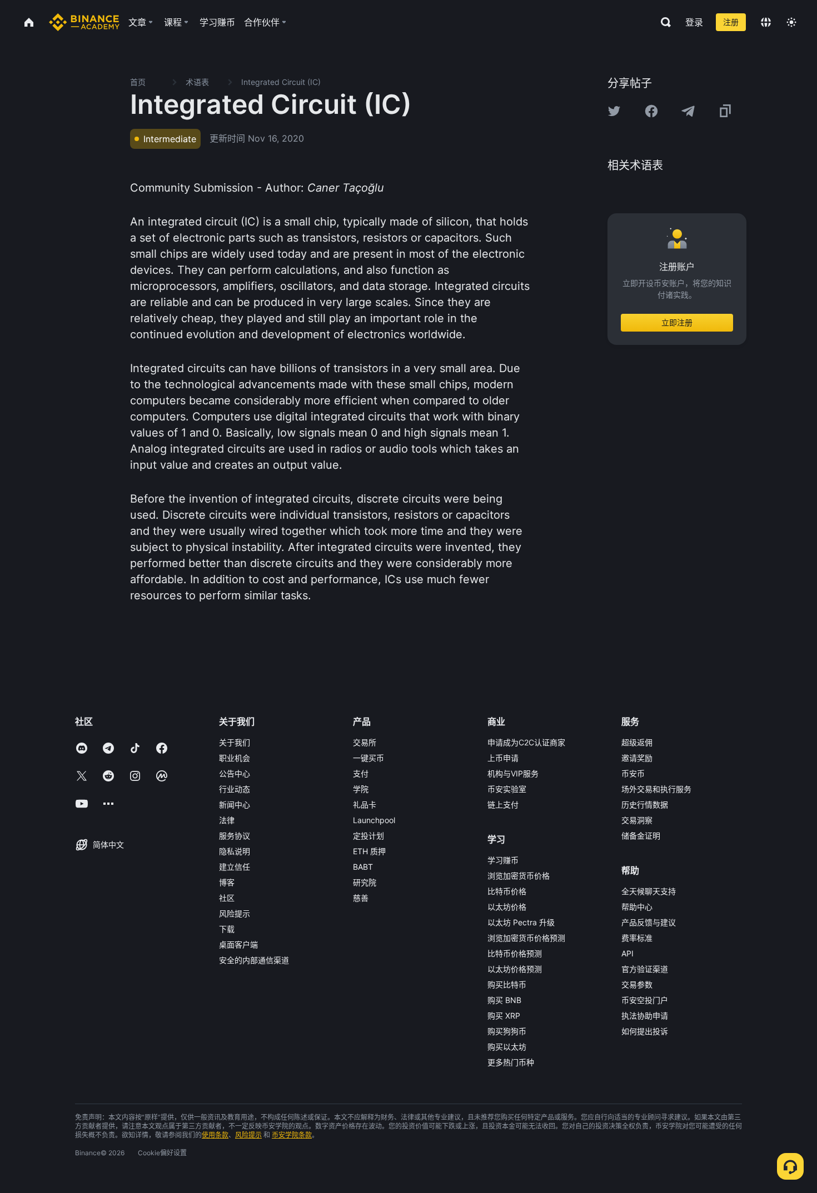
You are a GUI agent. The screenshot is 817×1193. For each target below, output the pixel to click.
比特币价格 (506, 891)
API (627, 953)
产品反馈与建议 (648, 922)
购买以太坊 (506, 1046)
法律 (227, 820)
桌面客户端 (238, 944)
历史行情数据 (644, 804)
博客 (227, 882)
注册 (731, 22)
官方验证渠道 (644, 969)
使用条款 (215, 1135)
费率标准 (636, 938)
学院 (360, 789)
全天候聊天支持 (648, 891)
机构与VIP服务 (513, 773)
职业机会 (234, 758)
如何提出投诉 (644, 1031)
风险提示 (234, 913)
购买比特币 (506, 984)
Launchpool (374, 820)
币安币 (633, 773)
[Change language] (766, 22)
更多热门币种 (510, 1062)
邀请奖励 (636, 758)
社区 (227, 898)
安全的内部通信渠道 (254, 960)
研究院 (364, 882)
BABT (363, 866)
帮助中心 (636, 906)
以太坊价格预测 (514, 969)
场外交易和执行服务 (656, 789)
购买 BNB (504, 1000)
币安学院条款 (292, 1135)
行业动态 (234, 789)
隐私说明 (234, 851)
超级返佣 (636, 742)
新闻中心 (234, 804)
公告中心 (234, 773)
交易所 (364, 742)
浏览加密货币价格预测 (526, 938)
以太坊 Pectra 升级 (521, 922)
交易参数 (636, 984)
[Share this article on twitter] (614, 111)
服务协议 (234, 835)
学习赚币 (503, 860)
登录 (694, 22)
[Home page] (84, 22)
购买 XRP (503, 1015)
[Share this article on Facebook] (651, 111)
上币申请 (503, 758)
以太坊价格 (506, 906)
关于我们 (234, 742)
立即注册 (677, 322)
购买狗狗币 (506, 1031)
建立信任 (234, 866)
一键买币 (368, 758)
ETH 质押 (369, 851)
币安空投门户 (644, 1000)
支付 (360, 773)
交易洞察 (636, 820)
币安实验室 (506, 789)
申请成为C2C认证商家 (526, 742)
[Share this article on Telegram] (688, 111)
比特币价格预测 (514, 953)
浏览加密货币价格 (518, 875)
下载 (227, 929)
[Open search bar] (662, 22)
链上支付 (503, 804)
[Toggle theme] (791, 22)
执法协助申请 (644, 1015)
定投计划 (368, 835)
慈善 (360, 898)
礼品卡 (364, 804)
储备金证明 (640, 835)
